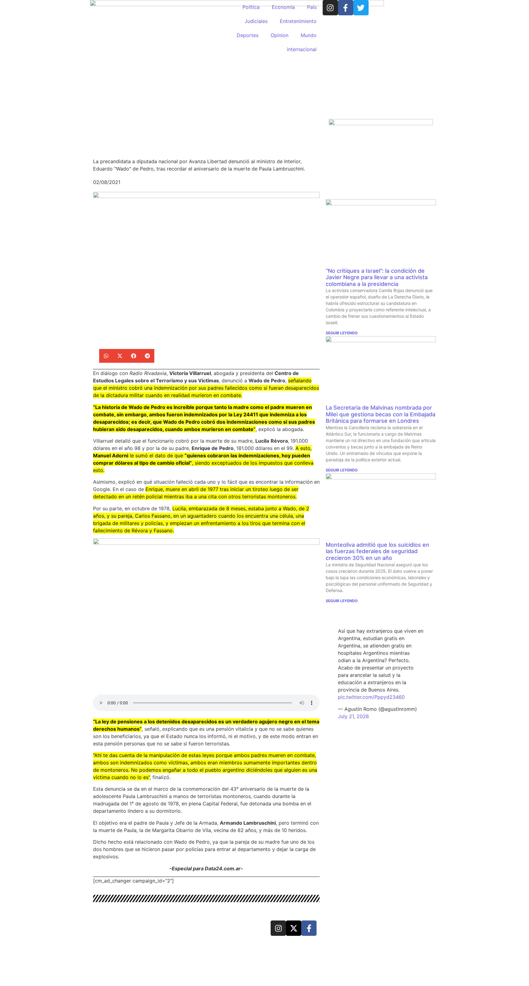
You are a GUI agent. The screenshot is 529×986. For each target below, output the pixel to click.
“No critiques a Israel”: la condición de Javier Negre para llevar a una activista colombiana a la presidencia (377, 277)
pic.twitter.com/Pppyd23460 (371, 697)
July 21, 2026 (353, 716)
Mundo (309, 35)
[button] (106, 356)
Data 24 (114, 927)
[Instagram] (330, 7)
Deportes (247, 35)
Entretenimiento (298, 21)
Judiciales (256, 21)
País (312, 7)
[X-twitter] (293, 928)
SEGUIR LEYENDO (342, 333)
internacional (302, 49)
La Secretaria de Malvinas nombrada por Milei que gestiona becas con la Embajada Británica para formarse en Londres (380, 414)
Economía (283, 7)
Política (251, 7)
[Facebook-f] (345, 7)
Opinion (279, 35)
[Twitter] (361, 7)
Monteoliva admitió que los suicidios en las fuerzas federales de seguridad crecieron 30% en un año (377, 551)
